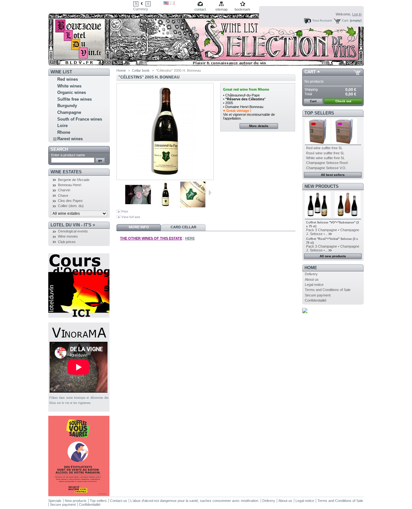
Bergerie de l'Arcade (73, 180)
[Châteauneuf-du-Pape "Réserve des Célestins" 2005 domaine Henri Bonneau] (165, 206)
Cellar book (141, 70)
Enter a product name (68, 155)
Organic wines (71, 92)
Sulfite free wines (74, 99)
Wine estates (66, 171)
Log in (356, 14)
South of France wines (79, 119)
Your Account (322, 20)
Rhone (63, 132)
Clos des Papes (70, 201)
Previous (122, 192)
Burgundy (67, 105)
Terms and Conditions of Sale (328, 290)
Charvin (64, 190)
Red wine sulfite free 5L (324, 148)
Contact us (118, 501)
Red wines (67, 79)
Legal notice (314, 284)
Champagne (69, 112)
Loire (62, 125)
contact (200, 9)
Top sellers (319, 113)
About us (312, 279)
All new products (333, 256)
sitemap (221, 9)
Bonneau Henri (69, 185)
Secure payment (318, 295)
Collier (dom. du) (71, 206)
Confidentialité (315, 300)
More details (258, 126)
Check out (343, 101)
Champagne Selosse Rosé (327, 163)
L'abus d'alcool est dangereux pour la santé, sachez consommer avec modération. (194, 501)
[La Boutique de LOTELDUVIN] (90, 34)
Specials (54, 501)
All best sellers (333, 175)
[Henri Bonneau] (138, 206)
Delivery (311, 274)
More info (139, 227)
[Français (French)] (172, 3)
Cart (310, 71)
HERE (190, 238)
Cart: (345, 20)
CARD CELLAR (183, 227)
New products (321, 186)
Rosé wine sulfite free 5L (325, 153)
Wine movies (68, 236)
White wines (69, 86)
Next (210, 192)
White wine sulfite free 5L (325, 158)
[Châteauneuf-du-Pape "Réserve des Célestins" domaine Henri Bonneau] (193, 206)
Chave (63, 195)
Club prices (67, 242)
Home (121, 70)
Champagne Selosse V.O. (326, 168)
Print (124, 211)
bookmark (242, 9)
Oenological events (73, 231)
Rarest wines (70, 138)
